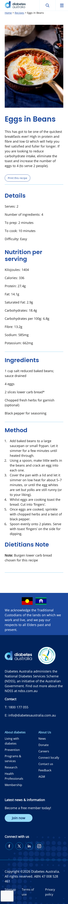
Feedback (44, 770)
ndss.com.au (28, 691)
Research (11, 767)
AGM (41, 777)
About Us (44, 732)
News (42, 739)
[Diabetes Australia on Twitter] (19, 846)
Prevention (12, 750)
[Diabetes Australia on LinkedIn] (29, 846)
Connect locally (48, 758)
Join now (18, 818)
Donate (43, 745)
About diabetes (15, 732)
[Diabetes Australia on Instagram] (39, 846)
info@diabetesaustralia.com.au (32, 715)
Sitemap (10, 890)
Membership (13, 785)
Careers (43, 751)
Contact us (45, 764)
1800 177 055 (18, 707)
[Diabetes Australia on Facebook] (9, 846)
